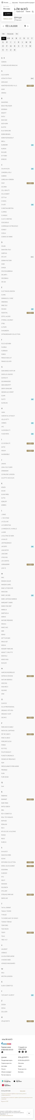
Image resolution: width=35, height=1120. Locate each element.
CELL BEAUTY (5, 190)
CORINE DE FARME (7, 237)
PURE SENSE (5, 777)
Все (4, 38)
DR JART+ (4, 275)
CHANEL (3, 201)
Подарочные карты (6, 1060)
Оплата (3, 1069)
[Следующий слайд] (28, 26)
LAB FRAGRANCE (6, 543)
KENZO (3, 487)
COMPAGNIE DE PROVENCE (9, 226)
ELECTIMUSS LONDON (8, 291)
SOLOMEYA (4, 887)
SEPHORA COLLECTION (8, 862)
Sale (3, 34)
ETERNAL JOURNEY (7, 320)
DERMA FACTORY (6, 260)
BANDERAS (4, 102)
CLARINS (4, 212)
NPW (2, 694)
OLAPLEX (4, 703)
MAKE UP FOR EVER (7, 588)
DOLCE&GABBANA (7, 271)
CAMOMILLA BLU (6, 172)
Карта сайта (22, 1090)
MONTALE (4, 656)
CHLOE (3, 204)
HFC (2, 426)
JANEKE (3, 464)
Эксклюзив (10, 34)
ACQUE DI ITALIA (6, 78)
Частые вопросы (6, 1075)
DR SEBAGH (4, 278)
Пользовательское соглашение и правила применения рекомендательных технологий (17, 1098)
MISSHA (3, 645)
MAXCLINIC (4, 627)
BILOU (3, 116)
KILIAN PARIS (5, 494)
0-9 (8, 38)
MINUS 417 (4, 641)
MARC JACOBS (5, 595)
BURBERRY (4, 145)
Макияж (28, 11)
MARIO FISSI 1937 (6, 606)
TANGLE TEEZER (6, 911)
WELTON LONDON (6, 976)
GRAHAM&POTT (6, 385)
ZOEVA (3, 1008)
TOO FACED (5, 929)
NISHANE (4, 690)
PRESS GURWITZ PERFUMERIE (10, 766)
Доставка (4, 1066)
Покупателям (23, 2)
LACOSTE (4, 546)
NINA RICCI (4, 687)
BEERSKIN (4, 109)
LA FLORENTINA (6, 525)
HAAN (3, 412)
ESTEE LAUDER (5, 316)
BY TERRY (4, 156)
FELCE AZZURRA (6, 343)
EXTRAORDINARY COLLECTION (10, 334)
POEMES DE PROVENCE (8, 759)
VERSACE (4, 952)
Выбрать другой (8, 18)
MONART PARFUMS (7, 649)
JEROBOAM (4, 471)
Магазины (15, 2)
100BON (3, 62)
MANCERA (4, 592)
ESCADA (3, 309)
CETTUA (3, 197)
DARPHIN (4, 253)
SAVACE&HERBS (6, 855)
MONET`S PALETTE (7, 652)
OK (29, 1113)
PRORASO (4, 770)
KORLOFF (4, 501)
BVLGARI (3, 152)
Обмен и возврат (6, 1072)
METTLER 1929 (5, 638)
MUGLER (4, 663)
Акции (20, 1066)
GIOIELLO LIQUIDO (7, 374)
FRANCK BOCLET (6, 358)
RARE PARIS (4, 803)
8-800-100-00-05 (7, 1050)
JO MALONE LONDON (7, 474)
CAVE (3, 183)
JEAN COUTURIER (6, 467)
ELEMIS (3, 295)
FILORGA (4, 347)
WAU (2, 973)
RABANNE (4, 796)
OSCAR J (4, 717)
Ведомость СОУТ (4, 1101)
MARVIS (3, 617)
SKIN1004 (4, 884)
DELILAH (3, 257)
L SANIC (3, 514)
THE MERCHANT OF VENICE (9, 918)
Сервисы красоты (6, 1063)
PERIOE (3, 745)
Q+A (2, 786)
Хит (17, 34)
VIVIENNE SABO (6, 960)
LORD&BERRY (5, 564)
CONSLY (3, 229)
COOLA (3, 233)
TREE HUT (4, 940)
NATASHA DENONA (7, 676)
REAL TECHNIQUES (7, 817)
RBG (2, 810)
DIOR (2, 264)
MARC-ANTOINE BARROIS (9, 599)
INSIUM (3, 450)
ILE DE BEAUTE (5, 443)
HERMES (3, 423)
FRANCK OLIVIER (6, 361)
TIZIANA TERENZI (6, 922)
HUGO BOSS (5, 434)
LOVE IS (3, 568)
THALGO (4, 915)
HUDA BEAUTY (5, 430)
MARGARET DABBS (7, 602)
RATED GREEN (5, 806)
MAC (2, 577)
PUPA (2, 773)
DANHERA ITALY (6, 249)
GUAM (3, 395)
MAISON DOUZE (6, 581)
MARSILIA (4, 609)
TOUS (3, 936)
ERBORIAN (4, 302)
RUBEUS (3, 842)
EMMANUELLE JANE (7, 298)
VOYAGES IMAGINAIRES (8, 963)
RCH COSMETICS (6, 813)
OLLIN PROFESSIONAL (7, 707)
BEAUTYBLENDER (6, 106)
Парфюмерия (20, 11)
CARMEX (3, 176)
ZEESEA (3, 1004)
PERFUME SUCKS (6, 741)
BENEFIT (3, 113)
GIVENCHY (4, 378)
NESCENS (4, 683)
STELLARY (4, 891)
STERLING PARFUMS (7, 894)
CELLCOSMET (5, 194)
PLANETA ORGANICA (7, 755)
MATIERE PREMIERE (7, 620)
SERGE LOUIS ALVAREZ (8, 866)
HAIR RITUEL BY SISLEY (8, 416)
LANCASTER (5, 550)
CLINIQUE (4, 215)
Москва (6, 2)
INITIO (3, 447)
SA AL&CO (4, 851)
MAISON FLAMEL (6, 584)
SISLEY (3, 880)
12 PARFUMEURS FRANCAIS (9, 65)
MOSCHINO (4, 659)
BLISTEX (3, 127)
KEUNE (3, 491)
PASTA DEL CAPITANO (7, 730)
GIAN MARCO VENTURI (8, 371)
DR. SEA (3, 282)
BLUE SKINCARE (6, 131)
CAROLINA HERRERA (7, 179)
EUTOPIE (4, 327)
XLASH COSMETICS (7, 985)
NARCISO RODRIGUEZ (8, 672)
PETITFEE (4, 748)
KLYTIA (3, 498)
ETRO (3, 323)
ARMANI (3, 93)
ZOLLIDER (4, 1012)
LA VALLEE (4, 539)
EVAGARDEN (5, 330)
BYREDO (3, 159)
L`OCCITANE (5, 518)
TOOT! (3, 932)
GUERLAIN (4, 403)
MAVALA (3, 624)
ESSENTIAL (4, 313)
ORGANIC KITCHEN (7, 710)
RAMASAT (4, 799)
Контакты (20, 1072)
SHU (2, 877)
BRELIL (3, 141)
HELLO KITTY (5, 419)
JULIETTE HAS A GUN (7, 478)
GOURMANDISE (6, 381)
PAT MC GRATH (5, 734)
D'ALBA (3, 246)
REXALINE (4, 824)
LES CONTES (5, 561)
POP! (2, 763)
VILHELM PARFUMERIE (7, 956)
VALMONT (4, 949)
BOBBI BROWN (5, 134)
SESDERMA (4, 869)
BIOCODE (4, 120)
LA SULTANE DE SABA (7, 536)
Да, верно (8, 13)
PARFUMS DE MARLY (7, 727)
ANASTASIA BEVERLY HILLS (9, 85)
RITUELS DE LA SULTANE (8, 831)
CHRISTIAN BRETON (7, 208)
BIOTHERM (4, 123)
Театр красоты (22, 1069)
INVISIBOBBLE (5, 454)
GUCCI (3, 399)
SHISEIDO (4, 873)
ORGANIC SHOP (6, 714)
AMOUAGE (4, 82)
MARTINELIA (5, 613)
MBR (2, 631)
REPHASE (4, 821)
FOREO (3, 354)
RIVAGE (3, 835)
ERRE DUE (4, 305)
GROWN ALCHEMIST (7, 392)
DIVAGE (3, 267)
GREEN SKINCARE (6, 388)
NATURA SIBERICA (6, 679)
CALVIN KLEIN (5, 168)
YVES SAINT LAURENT (7, 995)
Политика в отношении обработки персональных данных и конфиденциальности (13, 1094)
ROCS (3, 838)
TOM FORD (4, 925)
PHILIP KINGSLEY (6, 752)
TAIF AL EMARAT (6, 907)
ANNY (3, 89)
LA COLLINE (4, 521)
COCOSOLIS (5, 222)
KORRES (3, 505)
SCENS (3, 858)
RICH (2, 828)
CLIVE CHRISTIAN (6, 219)
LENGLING (4, 557)
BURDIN (3, 148)
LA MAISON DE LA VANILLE (9, 528)
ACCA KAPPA (5, 75)
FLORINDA (4, 351)
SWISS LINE (4, 898)
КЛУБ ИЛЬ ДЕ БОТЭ (23, 1060)
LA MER (3, 532)
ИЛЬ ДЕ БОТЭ (5, 1021)
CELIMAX (4, 187)
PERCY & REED (5, 738)
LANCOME (4, 554)
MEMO (3, 634)
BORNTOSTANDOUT (7, 138)
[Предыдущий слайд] (3, 26)
